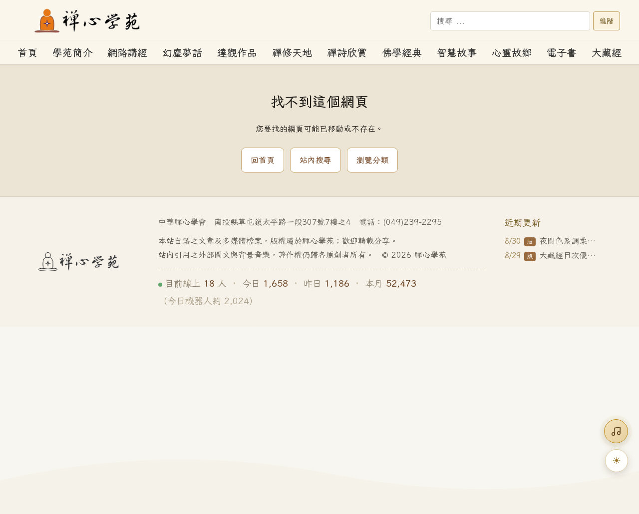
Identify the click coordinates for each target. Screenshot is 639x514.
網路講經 (127, 52)
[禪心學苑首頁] (88, 21)
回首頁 (263, 160)
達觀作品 (237, 52)
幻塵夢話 (182, 52)
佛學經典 (402, 52)
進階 (607, 20)
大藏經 (607, 52)
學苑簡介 (72, 52)
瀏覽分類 (372, 160)
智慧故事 (457, 52)
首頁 (27, 52)
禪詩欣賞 (347, 52)
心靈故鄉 (512, 52)
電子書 (562, 52)
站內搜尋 (315, 160)
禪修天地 (292, 52)
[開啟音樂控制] (616, 431)
